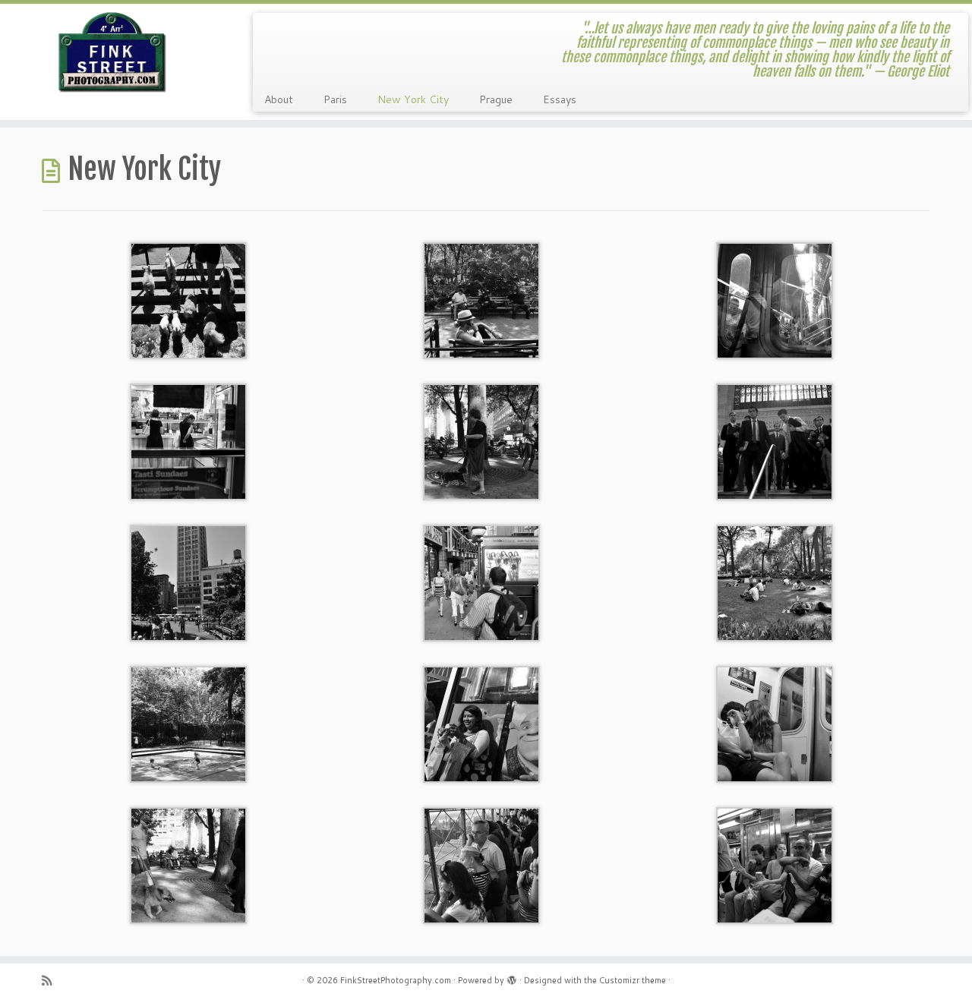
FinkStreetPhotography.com (395, 980)
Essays (559, 99)
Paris (335, 99)
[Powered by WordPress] (512, 977)
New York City (413, 99)
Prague (496, 99)
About (278, 99)
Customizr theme (632, 980)
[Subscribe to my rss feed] (52, 981)
